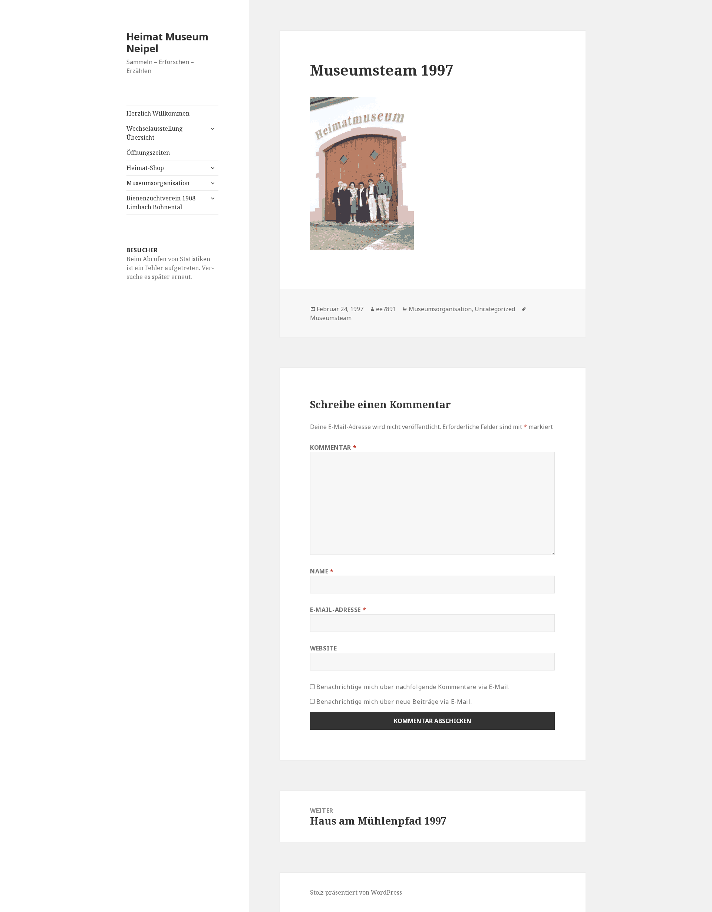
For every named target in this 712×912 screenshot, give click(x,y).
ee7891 (386, 309)
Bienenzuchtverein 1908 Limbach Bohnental (160, 202)
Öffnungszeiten (148, 153)
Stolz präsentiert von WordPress (356, 892)
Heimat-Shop (145, 168)
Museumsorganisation (157, 183)
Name (322, 571)
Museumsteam (331, 318)
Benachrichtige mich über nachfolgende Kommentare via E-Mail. (413, 687)
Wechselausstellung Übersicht (154, 133)
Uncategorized (495, 309)
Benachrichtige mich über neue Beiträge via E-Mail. (394, 702)
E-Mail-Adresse (338, 610)
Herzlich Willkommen (157, 113)
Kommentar (333, 447)
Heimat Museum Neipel (167, 42)
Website (323, 648)
